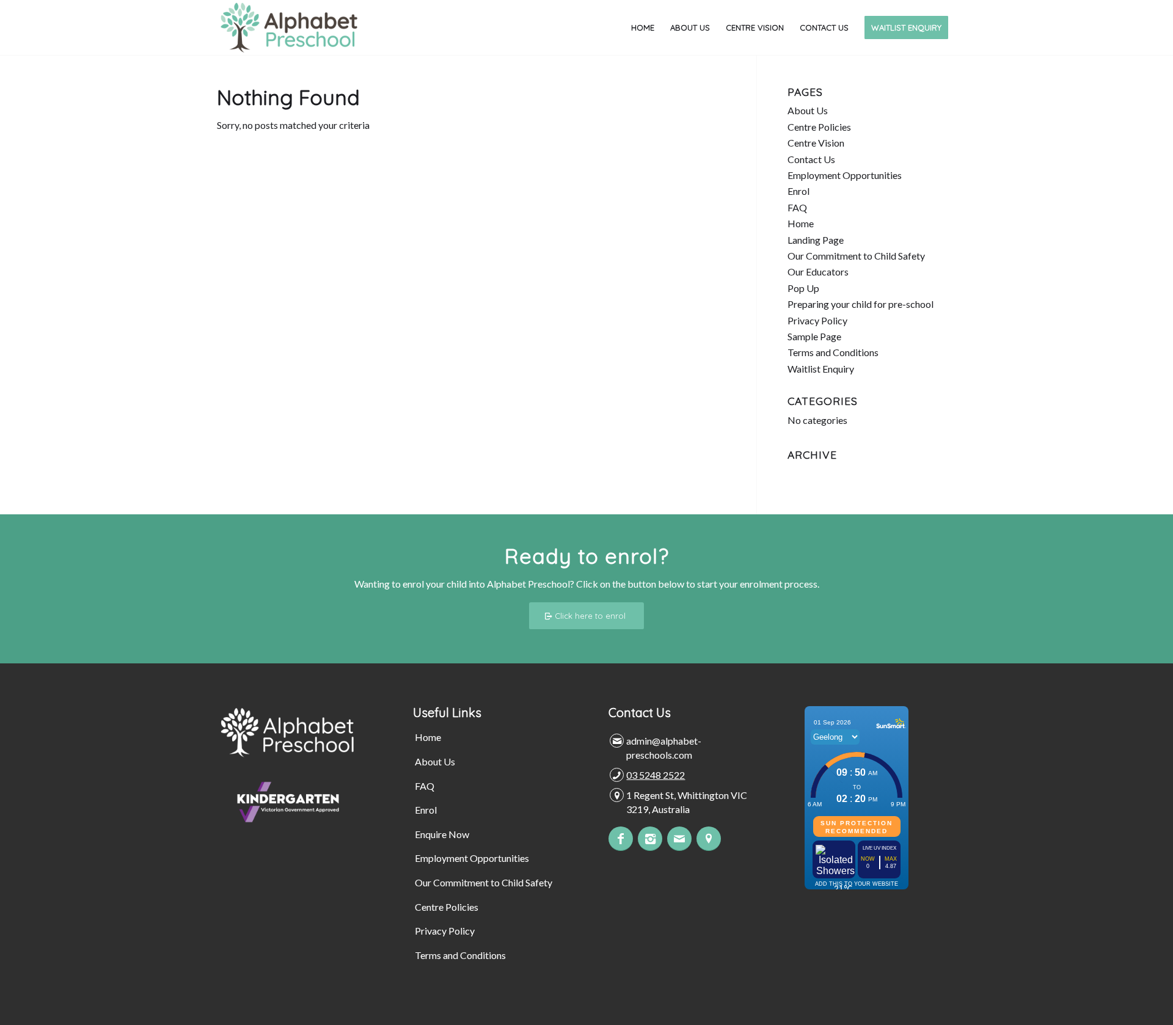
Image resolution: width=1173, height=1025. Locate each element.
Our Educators (818, 271)
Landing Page (815, 240)
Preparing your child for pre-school (860, 304)
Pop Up (803, 288)
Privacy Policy (817, 320)
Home (800, 223)
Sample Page (814, 336)
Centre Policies (819, 127)
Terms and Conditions (833, 352)
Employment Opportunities (844, 175)
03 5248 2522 (655, 775)
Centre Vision (815, 142)
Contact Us (811, 159)
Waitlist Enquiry (820, 368)
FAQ (797, 207)
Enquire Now (442, 834)
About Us (807, 110)
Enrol (798, 191)
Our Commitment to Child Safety (856, 255)
